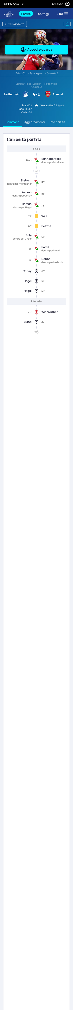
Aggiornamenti (34, 121)
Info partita (57, 121)
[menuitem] (26, 14)
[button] (61, 14)
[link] (26, 14)
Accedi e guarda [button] (39, 49)
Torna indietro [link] (16, 24)
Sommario (12, 121)
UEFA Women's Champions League (9, 14)
